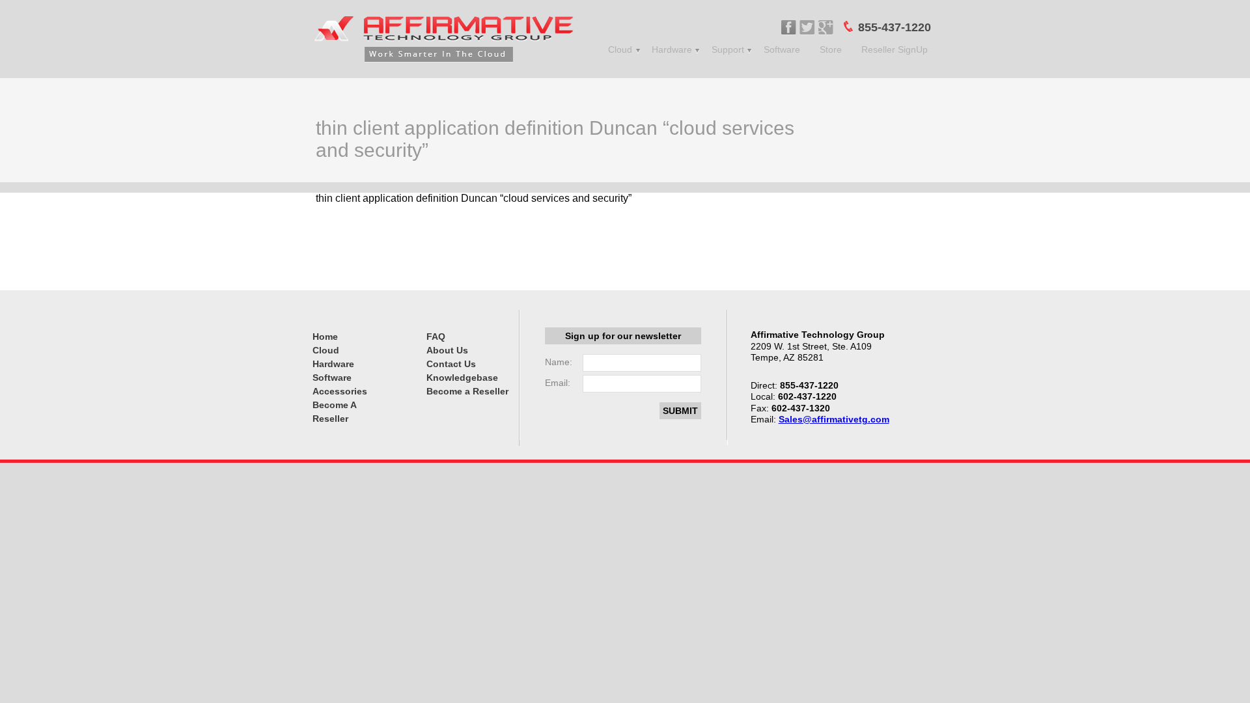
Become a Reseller (467, 391)
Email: (557, 383)
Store (831, 49)
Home (325, 336)
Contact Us (451, 364)
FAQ (435, 336)
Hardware (672, 49)
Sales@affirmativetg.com (834, 419)
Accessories (339, 391)
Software (782, 49)
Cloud (620, 49)
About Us (447, 350)
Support (728, 49)
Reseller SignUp (894, 49)
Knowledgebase (462, 377)
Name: (558, 362)
